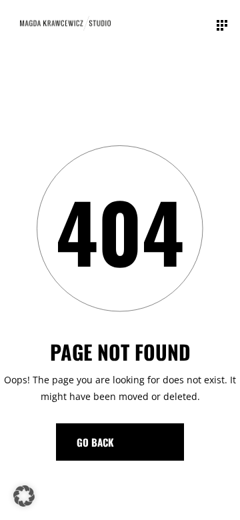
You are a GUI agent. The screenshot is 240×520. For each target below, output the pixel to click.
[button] (24, 496)
